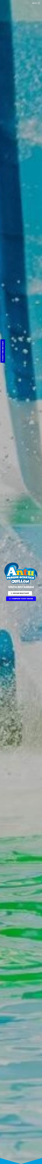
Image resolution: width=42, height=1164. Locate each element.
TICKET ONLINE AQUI (3, 351)
